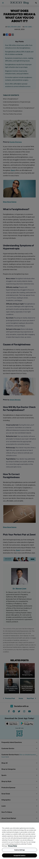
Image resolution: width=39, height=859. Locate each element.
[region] (19, 841)
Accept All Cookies (19, 855)
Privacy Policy (12, 846)
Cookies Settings (19, 850)
